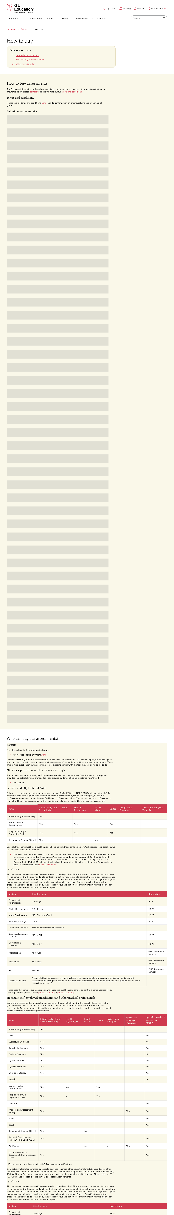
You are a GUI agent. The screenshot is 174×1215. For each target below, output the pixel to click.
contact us (35, 91)
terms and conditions (72, 91)
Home (12, 29)
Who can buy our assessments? (30, 59)
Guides (24, 29)
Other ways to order (25, 63)
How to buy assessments (27, 55)
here (43, 102)
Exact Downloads (47, 864)
